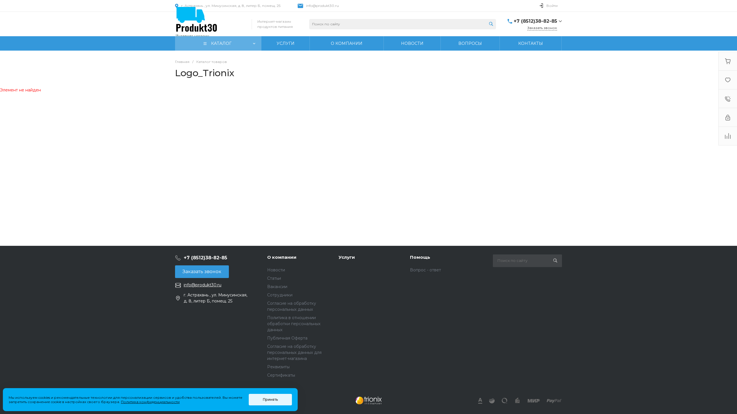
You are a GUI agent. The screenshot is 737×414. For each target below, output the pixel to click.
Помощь (420, 257)
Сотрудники (279, 295)
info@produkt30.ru (322, 5)
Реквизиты (278, 366)
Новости (276, 270)
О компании (282, 257)
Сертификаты (281, 375)
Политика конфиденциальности (150, 402)
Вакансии (277, 286)
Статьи (274, 278)
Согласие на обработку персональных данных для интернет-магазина (294, 352)
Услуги (347, 257)
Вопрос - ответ (425, 270)
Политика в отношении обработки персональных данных (293, 323)
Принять (270, 399)
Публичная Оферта (287, 338)
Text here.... (368, 400)
